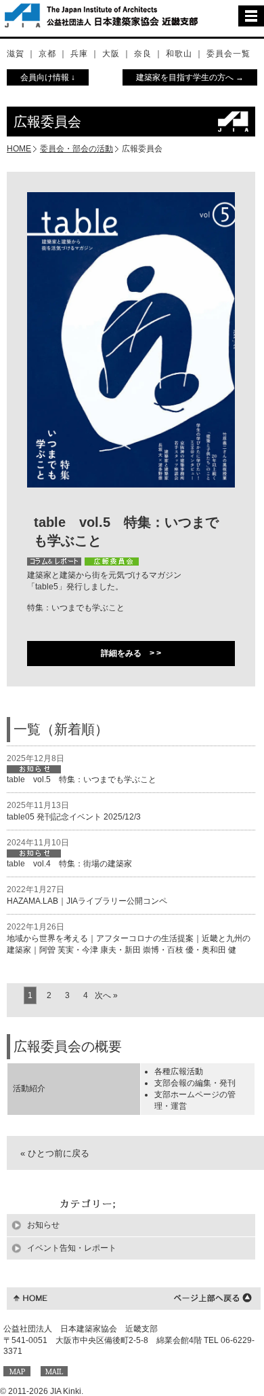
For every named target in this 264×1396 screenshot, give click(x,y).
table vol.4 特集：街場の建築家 (69, 863)
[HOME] (30, 1297)
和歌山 (179, 53)
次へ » (106, 995)
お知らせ (43, 1225)
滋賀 (15, 53)
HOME (19, 148)
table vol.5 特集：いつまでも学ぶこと (81, 779)
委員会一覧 (228, 53)
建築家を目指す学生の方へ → (190, 77)
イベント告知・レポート (71, 1248)
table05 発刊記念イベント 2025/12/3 (74, 817)
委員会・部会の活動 (76, 148)
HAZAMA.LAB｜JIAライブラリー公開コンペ (87, 901)
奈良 (143, 53)
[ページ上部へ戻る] (213, 1297)
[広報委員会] (112, 561)
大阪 (111, 53)
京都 (47, 53)
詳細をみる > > (131, 653)
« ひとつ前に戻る (54, 1153)
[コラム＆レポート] (54, 561)
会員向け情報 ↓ (47, 77)
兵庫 (79, 53)
